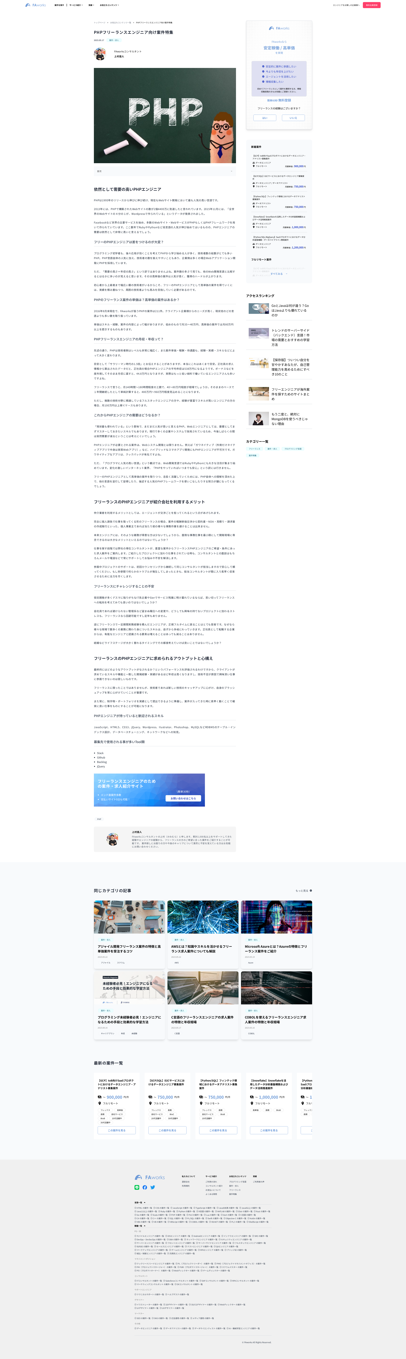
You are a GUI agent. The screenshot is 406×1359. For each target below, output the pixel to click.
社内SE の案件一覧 (145, 1246)
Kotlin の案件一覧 (257, 1218)
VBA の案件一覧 (143, 1221)
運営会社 (186, 1181)
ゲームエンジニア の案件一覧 (184, 1250)
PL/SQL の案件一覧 (195, 1218)
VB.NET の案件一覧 (219, 1221)
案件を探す (59, 5)
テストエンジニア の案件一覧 (200, 1246)
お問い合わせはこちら (183, 798)
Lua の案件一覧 (212, 1214)
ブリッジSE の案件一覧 (237, 1250)
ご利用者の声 (258, 1181)
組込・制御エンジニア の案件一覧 (151, 1253)
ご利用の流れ (211, 1181)
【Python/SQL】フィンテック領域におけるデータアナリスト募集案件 (218, 1084)
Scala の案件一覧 (160, 1214)
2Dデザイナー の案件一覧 (177, 1304)
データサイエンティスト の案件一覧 (210, 1328)
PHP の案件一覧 (178, 1214)
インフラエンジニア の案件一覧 (237, 1236)
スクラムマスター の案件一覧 (234, 1267)
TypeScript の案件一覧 (205, 1207)
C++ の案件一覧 (159, 1218)
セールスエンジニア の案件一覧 (170, 1246)
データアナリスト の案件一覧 (178, 1328)
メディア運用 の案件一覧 (203, 1318)
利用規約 (186, 1185)
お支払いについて (213, 1190)
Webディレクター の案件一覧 (186, 1270)
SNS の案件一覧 (161, 1318)
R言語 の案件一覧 (206, 1211)
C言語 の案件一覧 (248, 1214)
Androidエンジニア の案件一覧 (207, 1236)
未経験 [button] (134, 1033)
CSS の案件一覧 (162, 1207)
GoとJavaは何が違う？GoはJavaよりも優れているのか (290, 310)
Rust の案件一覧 (263, 1211)
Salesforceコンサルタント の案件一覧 (182, 1280)
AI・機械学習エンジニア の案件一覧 (244, 1328)
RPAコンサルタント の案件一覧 (245, 1280)
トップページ (99, 22)
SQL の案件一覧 (177, 1218)
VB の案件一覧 (160, 1221)
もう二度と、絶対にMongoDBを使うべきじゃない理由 (290, 419)
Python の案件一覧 (187, 1211)
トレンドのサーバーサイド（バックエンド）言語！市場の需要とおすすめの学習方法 (291, 337)
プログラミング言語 (237, 1181)
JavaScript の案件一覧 (182, 1207)
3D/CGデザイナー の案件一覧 (203, 1304)
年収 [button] (123, 1033)
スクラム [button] (121, 962)
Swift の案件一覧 (215, 1218)
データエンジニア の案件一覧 (149, 1328)
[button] (105, 940)
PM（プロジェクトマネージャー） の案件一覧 (156, 1267)
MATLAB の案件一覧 (226, 1211)
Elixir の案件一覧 (245, 1211)
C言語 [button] (177, 1033)
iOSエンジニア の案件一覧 (179, 1236)
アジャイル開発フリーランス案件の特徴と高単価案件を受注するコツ (129, 948)
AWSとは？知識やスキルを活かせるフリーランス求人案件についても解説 (201, 948)
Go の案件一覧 (143, 1214)
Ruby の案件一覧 (168, 1211)
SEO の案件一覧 (144, 1318)
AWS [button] (177, 962)
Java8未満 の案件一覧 (228, 1207)
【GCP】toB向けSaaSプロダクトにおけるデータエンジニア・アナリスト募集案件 (117, 1084)
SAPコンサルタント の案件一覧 (215, 1280)
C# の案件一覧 (143, 1218)
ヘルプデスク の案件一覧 (178, 1294)
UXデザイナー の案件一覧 (173, 1308)
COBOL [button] (251, 1033)
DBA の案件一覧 (176, 1239)
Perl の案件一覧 (196, 1214)
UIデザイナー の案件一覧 (147, 1308)
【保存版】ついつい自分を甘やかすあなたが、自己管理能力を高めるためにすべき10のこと (291, 366)
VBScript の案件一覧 (179, 1221)
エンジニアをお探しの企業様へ (346, 5)
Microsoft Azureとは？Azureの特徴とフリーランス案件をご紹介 (276, 948)
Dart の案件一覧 (230, 1214)
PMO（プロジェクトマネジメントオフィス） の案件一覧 (241, 1263)
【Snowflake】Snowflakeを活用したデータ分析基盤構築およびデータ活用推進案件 (269, 1084)
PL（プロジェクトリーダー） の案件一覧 (195, 1263)
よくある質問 (211, 1194)
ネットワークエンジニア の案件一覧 (202, 1239)
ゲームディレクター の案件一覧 (216, 1270)
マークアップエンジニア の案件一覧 (152, 1250)
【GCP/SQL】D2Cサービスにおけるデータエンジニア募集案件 (166, 1082)
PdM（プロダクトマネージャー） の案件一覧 (199, 1267)
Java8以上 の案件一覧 (251, 1207)
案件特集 (233, 1194)
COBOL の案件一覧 (199, 1221)
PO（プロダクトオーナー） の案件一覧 (153, 1270)
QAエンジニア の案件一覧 (227, 1246)
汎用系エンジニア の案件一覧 (182, 1253)
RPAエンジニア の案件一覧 (211, 1250)
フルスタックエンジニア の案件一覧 (250, 1243)
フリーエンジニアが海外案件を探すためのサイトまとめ (291, 394)
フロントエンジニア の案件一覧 (181, 1243)
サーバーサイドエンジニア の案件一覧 (214, 1243)
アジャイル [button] (105, 962)
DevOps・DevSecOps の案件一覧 (151, 1239)
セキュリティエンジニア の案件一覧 (236, 1239)
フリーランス (235, 1190)
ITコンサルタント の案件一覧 (149, 1280)
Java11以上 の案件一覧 (147, 1211)
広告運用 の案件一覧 (180, 1318)
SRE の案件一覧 (261, 1236)
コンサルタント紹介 (214, 1185)
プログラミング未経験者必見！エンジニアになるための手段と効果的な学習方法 (129, 1019)
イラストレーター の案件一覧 (149, 1304)
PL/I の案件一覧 (238, 1221)
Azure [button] (250, 962)
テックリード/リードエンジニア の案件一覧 (155, 1263)
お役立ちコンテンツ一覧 (120, 22)
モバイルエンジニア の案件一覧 (150, 1236)
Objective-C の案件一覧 (236, 1218)
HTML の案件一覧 (144, 1207)
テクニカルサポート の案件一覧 (150, 1294)
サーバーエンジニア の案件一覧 (150, 1243)
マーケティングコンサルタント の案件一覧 (155, 1284)
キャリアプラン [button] (107, 1033)
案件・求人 (234, 1185)
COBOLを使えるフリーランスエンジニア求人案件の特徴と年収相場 (275, 1019)
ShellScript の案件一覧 (258, 1221)
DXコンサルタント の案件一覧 (190, 1284)
